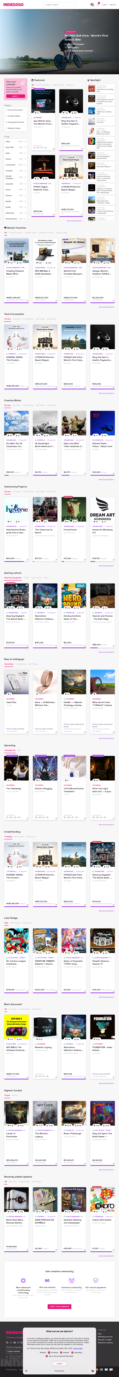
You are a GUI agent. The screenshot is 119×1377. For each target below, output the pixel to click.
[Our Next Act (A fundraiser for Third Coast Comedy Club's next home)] (16, 423)
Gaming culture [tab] (61, 233)
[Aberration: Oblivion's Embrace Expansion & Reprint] (45, 595)
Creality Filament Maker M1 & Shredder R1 (15, 274)
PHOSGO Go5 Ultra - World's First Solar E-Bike (73, 360)
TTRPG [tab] (26, 578)
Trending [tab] (8, 837)
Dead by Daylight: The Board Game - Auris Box (15, 619)
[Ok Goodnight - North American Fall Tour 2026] (45, 423)
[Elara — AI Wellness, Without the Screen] (45, 682)
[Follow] (37, 694)
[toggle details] (55, 150)
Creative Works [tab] (58, 85)
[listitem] (15, 141)
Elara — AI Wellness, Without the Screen (45, 705)
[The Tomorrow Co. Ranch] (45, 509)
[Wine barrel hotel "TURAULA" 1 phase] (102, 682)
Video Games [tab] (36, 578)
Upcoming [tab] (16, 319)
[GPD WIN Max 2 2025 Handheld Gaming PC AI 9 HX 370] (45, 250)
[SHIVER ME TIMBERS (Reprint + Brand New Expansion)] (45, 940)
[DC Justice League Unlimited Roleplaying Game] (16, 940)
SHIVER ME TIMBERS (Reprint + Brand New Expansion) (45, 964)
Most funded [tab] (19, 837)
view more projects (74, 221)
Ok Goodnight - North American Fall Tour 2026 (45, 446)
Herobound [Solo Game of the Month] (72, 619)
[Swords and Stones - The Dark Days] (102, 595)
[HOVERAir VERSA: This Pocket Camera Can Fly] (16, 337)
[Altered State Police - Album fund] (102, 423)
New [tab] (19, 750)
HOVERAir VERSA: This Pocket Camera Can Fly (14, 360)
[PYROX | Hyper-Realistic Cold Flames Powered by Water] (43, 167)
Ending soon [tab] (51, 319)
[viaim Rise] (16, 682)
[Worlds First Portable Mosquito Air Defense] (74, 250)
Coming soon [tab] (10, 750)
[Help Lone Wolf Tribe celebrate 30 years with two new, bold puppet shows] (74, 423)
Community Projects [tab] (46, 233)
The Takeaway (13, 788)
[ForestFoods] (74, 509)
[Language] (92, 4)
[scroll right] (81, 85)
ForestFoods (70, 529)
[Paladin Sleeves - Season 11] (102, 940)
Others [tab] (46, 578)
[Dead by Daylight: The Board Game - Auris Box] (16, 595)
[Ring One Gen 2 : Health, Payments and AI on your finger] (71, 101)
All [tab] (33, 85)
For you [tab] (8, 319)
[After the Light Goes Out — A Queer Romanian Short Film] (102, 768)
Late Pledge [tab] (40, 319)
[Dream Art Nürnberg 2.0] (102, 509)
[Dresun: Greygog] (45, 768)
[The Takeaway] (16, 768)
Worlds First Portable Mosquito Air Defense (73, 274)
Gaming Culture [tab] (72, 85)
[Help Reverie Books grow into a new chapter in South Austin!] (16, 509)
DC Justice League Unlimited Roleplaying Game (16, 964)
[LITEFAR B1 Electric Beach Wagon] (71, 167)
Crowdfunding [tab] (28, 319)
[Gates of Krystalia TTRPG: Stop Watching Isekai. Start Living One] (74, 940)
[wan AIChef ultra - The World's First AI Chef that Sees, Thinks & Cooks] (43, 101)
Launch (15, 96)
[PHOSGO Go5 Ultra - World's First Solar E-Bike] (74, 337)
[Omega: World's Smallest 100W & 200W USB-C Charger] (102, 250)
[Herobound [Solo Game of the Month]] (74, 595)
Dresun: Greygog (43, 788)
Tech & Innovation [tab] (43, 85)
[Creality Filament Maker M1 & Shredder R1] (16, 250)
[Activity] (98, 4)
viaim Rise (11, 702)
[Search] (45, 4)
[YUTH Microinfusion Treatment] (74, 768)
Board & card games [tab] (13, 578)
